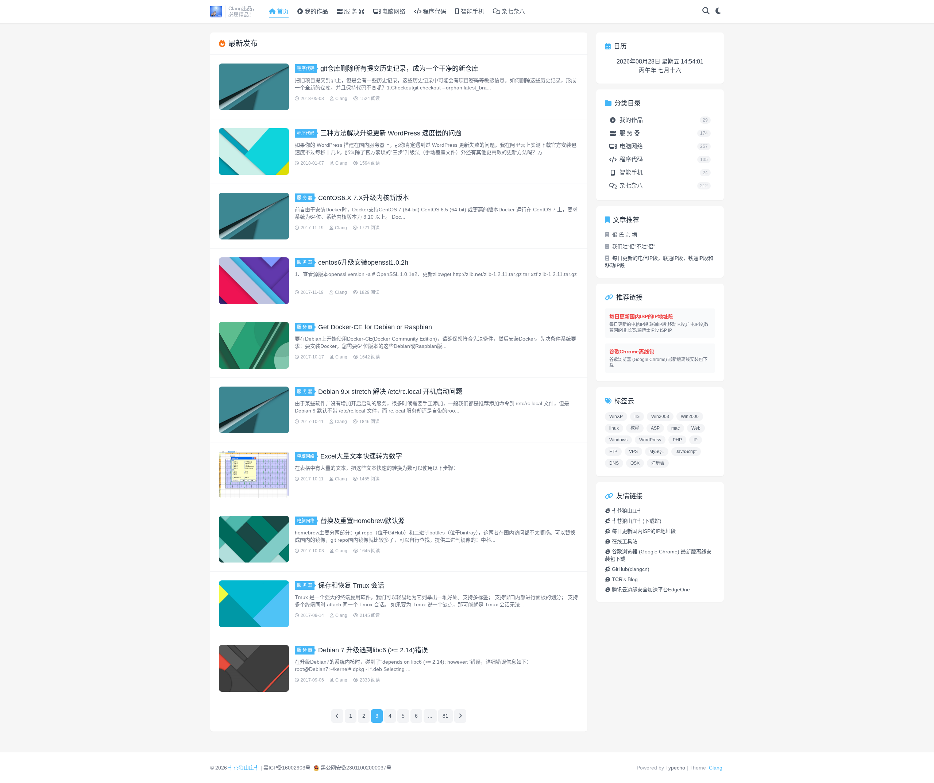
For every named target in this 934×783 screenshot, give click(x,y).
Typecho (675, 768)
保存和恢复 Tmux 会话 (351, 585)
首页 (283, 11)
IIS (637, 416)
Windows (618, 439)
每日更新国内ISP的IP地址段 (644, 531)
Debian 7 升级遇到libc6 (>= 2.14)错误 (373, 650)
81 (445, 716)
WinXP (616, 416)
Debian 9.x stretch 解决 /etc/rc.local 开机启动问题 (390, 391)
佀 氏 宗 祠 (624, 235)
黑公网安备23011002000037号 (356, 768)
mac (675, 428)
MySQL (656, 451)
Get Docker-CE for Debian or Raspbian (375, 327)
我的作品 (315, 11)
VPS (633, 451)
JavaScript (686, 451)
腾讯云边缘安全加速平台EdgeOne (651, 589)
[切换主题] (718, 11)
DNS (614, 463)
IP (696, 439)
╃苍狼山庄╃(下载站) (636, 521)
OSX (635, 463)
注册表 (657, 463)
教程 (634, 428)
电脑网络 (393, 11)
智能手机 (471, 11)
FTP (613, 451)
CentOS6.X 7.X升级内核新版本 (363, 197)
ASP (655, 428)
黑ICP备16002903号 (286, 768)
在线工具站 (624, 541)
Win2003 (660, 416)
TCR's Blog (625, 579)
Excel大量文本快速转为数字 (361, 456)
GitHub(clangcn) (630, 569)
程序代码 (433, 11)
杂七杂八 (512, 11)
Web (695, 428)
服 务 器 (353, 11)
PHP (677, 439)
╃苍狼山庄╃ (627, 511)
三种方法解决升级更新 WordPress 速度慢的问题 (391, 133)
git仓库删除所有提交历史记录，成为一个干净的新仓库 (399, 68)
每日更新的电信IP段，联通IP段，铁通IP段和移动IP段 (659, 261)
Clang (715, 768)
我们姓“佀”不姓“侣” (633, 246)
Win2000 (690, 416)
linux (614, 428)
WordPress (650, 439)
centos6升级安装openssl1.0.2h (363, 262)
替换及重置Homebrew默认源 (362, 521)
